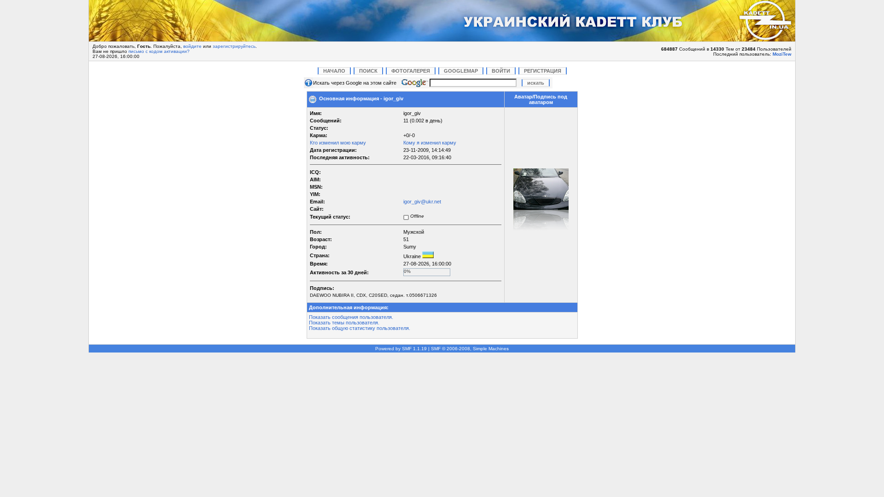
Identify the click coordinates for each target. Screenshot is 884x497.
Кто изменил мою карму (338, 142)
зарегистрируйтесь (234, 46)
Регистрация (542, 71)
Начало (334, 71)
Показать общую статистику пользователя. (359, 328)
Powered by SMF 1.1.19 (401, 348)
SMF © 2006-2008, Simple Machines (470, 348)
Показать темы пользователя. (344, 322)
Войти (501, 71)
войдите (192, 46)
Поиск (368, 71)
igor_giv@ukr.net (422, 201)
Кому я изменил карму (429, 142)
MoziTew (782, 54)
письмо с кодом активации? (159, 51)
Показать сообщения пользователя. (351, 317)
